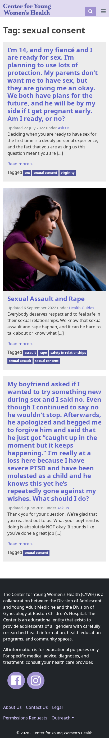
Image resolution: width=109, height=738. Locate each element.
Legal (57, 707)
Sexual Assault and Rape (46, 298)
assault (30, 352)
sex (27, 172)
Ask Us (64, 127)
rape (43, 352)
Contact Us (37, 707)
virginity (68, 172)
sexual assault (20, 361)
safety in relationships (68, 352)
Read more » (20, 164)
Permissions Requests (25, 718)
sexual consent (45, 172)
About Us (12, 707)
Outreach (61, 718)
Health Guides (81, 307)
